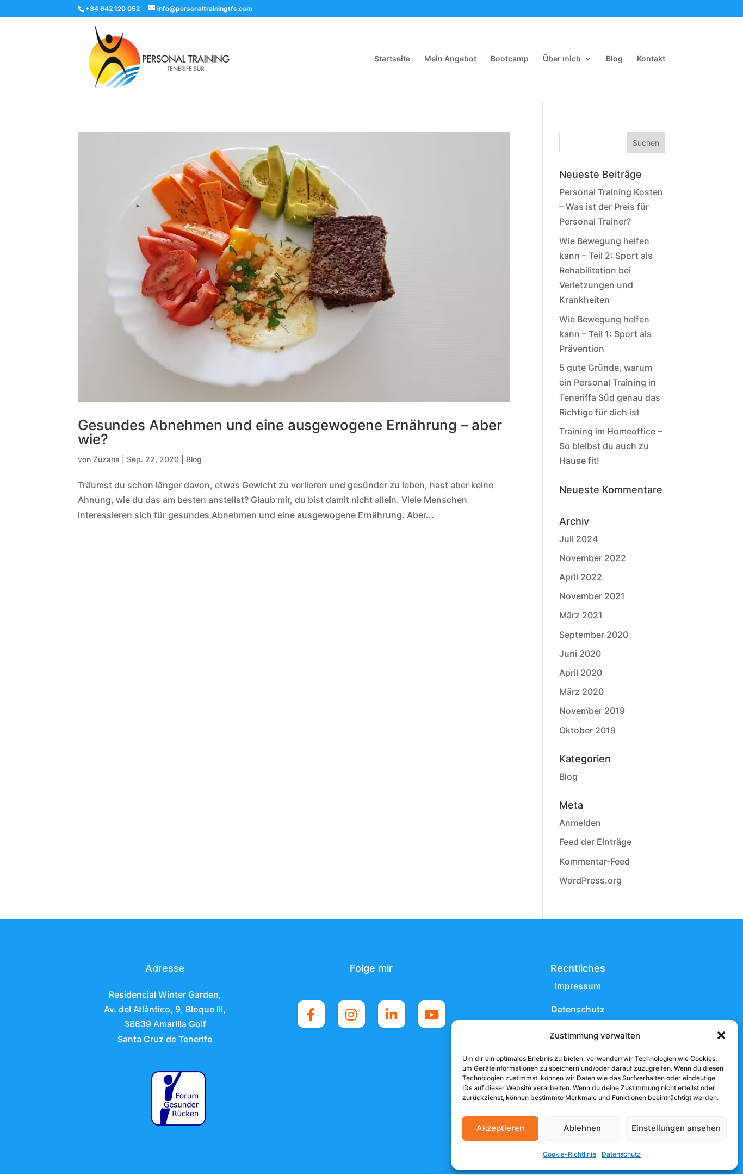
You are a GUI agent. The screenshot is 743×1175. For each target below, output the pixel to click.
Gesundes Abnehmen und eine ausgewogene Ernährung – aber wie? (290, 431)
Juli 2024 (578, 538)
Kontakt (651, 59)
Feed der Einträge (595, 841)
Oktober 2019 (587, 730)
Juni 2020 (580, 653)
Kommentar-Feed (594, 861)
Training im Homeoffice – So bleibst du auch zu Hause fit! (610, 446)
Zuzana (106, 459)
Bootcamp (510, 59)
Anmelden (580, 822)
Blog (614, 59)
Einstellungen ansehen (676, 1128)
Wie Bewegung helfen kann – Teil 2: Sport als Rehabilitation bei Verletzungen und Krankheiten (606, 270)
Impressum (578, 985)
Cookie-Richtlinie (569, 1154)
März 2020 (581, 691)
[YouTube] (431, 1014)
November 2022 (592, 557)
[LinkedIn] (391, 1014)
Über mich (562, 59)
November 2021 (592, 595)
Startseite (392, 59)
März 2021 (581, 615)
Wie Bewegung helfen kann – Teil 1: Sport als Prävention (605, 334)
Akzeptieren (500, 1128)
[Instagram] (351, 1014)
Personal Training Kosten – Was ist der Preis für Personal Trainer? (611, 206)
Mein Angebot (450, 59)
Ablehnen (582, 1128)
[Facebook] (311, 1014)
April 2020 (580, 672)
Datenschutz (621, 1154)
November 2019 (592, 710)
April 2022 (580, 576)
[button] (721, 1035)
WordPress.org (590, 880)
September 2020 (593, 634)
